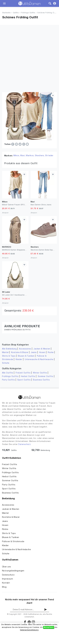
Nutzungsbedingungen (13, 571)
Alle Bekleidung (9, 349)
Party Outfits (8, 380)
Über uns (6, 567)
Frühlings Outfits (28, 13)
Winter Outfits (40, 373)
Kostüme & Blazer (19, 352)
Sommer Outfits (45, 376)
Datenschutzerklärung (29, 630)
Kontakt (6, 583)
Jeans (33, 352)
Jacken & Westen (41, 349)
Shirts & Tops (8, 356)
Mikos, (16, 156)
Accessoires (25, 349)
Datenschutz (24, 444)
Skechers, (40, 156)
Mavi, (23, 156)
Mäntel (5, 352)
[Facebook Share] (13, 144)
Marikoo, (30, 156)
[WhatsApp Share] (24, 144)
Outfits (16, 13)
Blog (4, 587)
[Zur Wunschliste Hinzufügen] (53, 95)
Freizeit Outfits (23, 373)
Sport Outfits (24, 380)
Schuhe (5, 363)
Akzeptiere (49, 627)
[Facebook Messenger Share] (27, 144)
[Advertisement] (29, 54)
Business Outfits (41, 380)
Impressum (7, 579)
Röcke (51, 352)
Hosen (42, 352)
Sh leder (49, 156)
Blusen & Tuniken (26, 356)
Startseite (6, 13)
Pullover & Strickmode (13, 542)
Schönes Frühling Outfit (47, 13)
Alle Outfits (7, 373)
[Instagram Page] (33, 622)
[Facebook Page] (25, 622)
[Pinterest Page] (29, 622)
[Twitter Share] (20, 144)
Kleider (19, 359)
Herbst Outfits (28, 376)
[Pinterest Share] (17, 144)
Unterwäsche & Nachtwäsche (39, 359)
